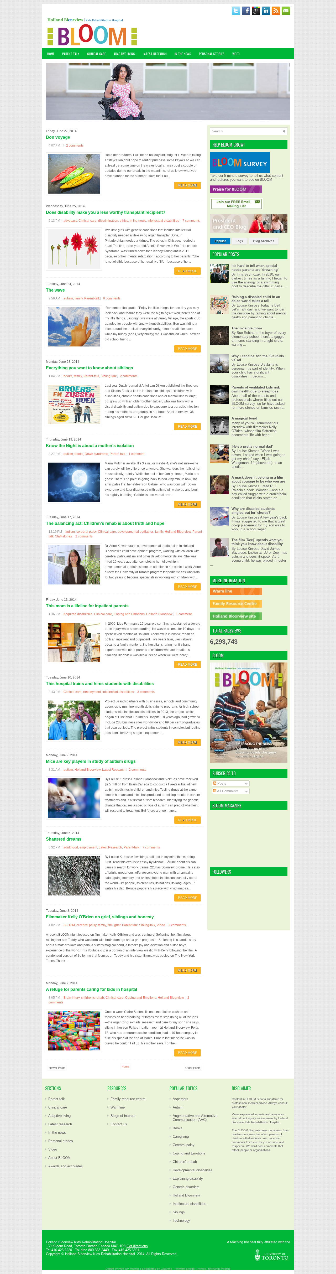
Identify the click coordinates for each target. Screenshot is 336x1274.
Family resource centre (128, 1099)
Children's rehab (185, 1162)
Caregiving (181, 1136)
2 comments (74, 145)
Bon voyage (58, 137)
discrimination (108, 220)
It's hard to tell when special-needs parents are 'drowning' (255, 268)
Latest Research (113, 769)
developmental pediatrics (136, 532)
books (68, 376)
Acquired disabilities (78, 614)
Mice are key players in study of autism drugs (91, 761)
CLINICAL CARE (96, 53)
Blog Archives (263, 241)
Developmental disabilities (192, 1170)
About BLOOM (59, 1158)
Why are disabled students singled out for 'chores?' (253, 511)
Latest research (60, 1124)
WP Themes (132, 1268)
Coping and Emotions (129, 614)
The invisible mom (247, 328)
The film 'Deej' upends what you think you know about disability (258, 542)
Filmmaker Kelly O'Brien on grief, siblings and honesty (100, 917)
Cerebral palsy (184, 1145)
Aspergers (180, 1099)
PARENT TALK (70, 53)
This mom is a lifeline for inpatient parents (87, 606)
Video (161, 925)
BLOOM (69, 925)
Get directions (137, 1246)
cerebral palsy (86, 532)
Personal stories (60, 1141)
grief (117, 925)
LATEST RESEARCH (155, 53)
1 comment (136, 454)
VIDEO (236, 53)
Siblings (179, 1212)
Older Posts (193, 1067)
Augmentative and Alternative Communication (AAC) (195, 1118)
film (110, 925)
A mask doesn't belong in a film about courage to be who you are (258, 479)
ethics (124, 220)
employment (92, 692)
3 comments (146, 692)
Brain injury (72, 997)
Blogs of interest (123, 1116)
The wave (55, 290)
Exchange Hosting (219, 1268)
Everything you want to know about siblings (89, 368)
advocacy (70, 220)
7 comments (191, 220)
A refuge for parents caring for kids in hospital (91, 989)
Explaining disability (188, 1178)
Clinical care (57, 1107)
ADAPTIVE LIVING (124, 53)
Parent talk (56, 1099)
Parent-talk (92, 298)
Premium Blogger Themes (190, 1268)
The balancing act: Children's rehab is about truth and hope (105, 523)
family (79, 298)
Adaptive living (59, 1116)
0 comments (111, 298)
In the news (138, 220)
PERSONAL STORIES (211, 53)
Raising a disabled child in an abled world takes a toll (256, 299)
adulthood (71, 847)
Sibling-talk (109, 376)
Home (50, 53)
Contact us (119, 1124)
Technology (181, 1221)
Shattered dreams (63, 839)
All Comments (227, 791)
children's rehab (92, 997)
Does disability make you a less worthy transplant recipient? (105, 212)
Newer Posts (57, 1067)
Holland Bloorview (178, 532)
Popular (220, 241)
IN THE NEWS (183, 53)
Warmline (118, 1107)
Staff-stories (63, 536)
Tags (239, 241)
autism (68, 298)
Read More (187, 185)
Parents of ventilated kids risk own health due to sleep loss (256, 389)
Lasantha (166, 1268)
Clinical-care (87, 220)
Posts (221, 783)
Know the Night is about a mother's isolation (90, 445)
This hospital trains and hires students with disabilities (100, 683)
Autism (178, 1107)
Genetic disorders (186, 1187)
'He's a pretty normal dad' (252, 446)
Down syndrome (96, 454)
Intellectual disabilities (163, 220)
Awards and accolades (65, 1166)
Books (177, 1128)
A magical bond (244, 418)
